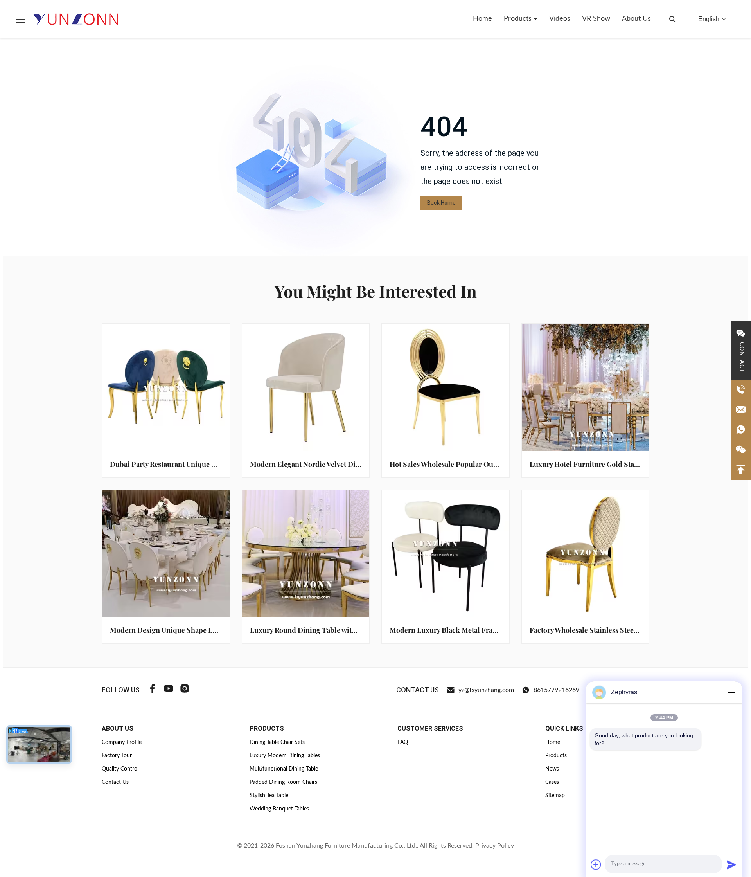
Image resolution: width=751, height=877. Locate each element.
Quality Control (120, 769)
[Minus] (731, 692)
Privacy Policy (494, 846)
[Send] (731, 864)
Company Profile (122, 742)
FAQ (402, 742)
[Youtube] (168, 689)
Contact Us (115, 782)
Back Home (441, 203)
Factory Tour (117, 755)
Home (482, 18)
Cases (552, 782)
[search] (672, 19)
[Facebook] (152, 689)
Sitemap (555, 795)
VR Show (596, 18)
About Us (636, 18)
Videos (559, 18)
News (552, 769)
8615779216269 (556, 690)
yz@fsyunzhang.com (486, 690)
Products (519, 18)
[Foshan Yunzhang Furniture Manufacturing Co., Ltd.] (76, 19)
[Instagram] (185, 689)
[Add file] (596, 864)
